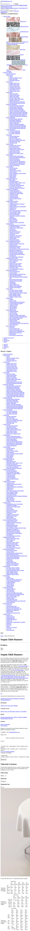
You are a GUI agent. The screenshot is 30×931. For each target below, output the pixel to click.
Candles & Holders (13, 304)
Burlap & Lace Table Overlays (16, 153)
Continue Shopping (9, 751)
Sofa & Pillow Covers (14, 89)
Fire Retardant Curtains (14, 247)
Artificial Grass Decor (14, 242)
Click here (16, 11)
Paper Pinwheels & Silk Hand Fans (17, 274)
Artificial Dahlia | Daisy (14, 213)
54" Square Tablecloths (14, 131)
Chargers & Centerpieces (12, 189)
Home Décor (9, 298)
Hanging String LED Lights (15, 259)
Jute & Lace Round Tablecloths (16, 124)
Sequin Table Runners (14, 158)
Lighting (11, 299)
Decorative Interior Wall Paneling (17, 254)
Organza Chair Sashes (14, 95)
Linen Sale (11, 327)
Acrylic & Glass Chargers (15, 186)
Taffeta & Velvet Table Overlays (16, 149)
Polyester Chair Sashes (14, 97)
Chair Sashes (9, 92)
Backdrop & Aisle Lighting (15, 263)
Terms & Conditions (22, 717)
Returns (11, 8)
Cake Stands (12, 234)
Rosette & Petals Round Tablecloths (17, 127)
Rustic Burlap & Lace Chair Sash (17, 101)
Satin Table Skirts (13, 137)
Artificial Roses (12, 205)
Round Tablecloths (10, 117)
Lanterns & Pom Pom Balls (15, 280)
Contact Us (16, 8)
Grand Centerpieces (13, 197)
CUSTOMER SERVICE (13, 13)
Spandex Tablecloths (14, 123)
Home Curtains (12, 300)
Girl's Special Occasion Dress (16, 335)
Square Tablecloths (10, 129)
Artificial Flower (13, 306)
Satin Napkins (12, 169)
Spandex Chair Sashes (14, 100)
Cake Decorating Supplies (15, 198)
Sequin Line (9, 620)
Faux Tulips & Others (14, 214)
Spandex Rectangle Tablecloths (16, 109)
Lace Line (8, 628)
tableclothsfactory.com (14, 732)
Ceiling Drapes (12, 283)
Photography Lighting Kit (15, 250)
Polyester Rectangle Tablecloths (16, 105)
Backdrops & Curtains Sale (15, 332)
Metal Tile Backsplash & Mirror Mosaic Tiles (16, 555)
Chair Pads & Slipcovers (15, 88)
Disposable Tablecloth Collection (17, 188)
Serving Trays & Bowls (14, 184)
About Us (3, 8)
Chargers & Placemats (14, 190)
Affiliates (15, 705)
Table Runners (9, 154)
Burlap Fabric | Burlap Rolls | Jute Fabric (15, 622)
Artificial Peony (13, 207)
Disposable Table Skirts (14, 141)
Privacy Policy (14, 717)
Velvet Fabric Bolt (13, 324)
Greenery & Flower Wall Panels (16, 222)
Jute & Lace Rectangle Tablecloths (17, 111)
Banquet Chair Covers (14, 83)
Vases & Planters (13, 307)
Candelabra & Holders (14, 226)
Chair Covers (9, 81)
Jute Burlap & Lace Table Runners (17, 162)
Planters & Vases (13, 221)
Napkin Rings (12, 177)
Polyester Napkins (13, 168)
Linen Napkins (9, 166)
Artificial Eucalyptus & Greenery (17, 204)
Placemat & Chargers (14, 239)
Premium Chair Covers (14, 91)
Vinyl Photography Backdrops (16, 257)
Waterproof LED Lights (14, 265)
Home (2, 636)
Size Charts (10, 705)
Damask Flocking (10, 616)
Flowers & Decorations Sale (15, 330)
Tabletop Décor (12, 308)
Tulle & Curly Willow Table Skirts (17, 140)
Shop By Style (6, 16)
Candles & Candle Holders (15, 235)
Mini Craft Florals (13, 219)
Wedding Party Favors (14, 237)
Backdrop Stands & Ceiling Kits (16, 243)
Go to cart (3, 751)
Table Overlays (9, 144)
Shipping (7, 8)
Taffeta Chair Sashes (14, 96)
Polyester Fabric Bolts (14, 319)
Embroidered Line (10, 618)
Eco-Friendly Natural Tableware (16, 185)
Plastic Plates (12, 180)
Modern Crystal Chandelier (15, 286)
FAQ (26, 8)
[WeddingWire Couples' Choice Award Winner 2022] (5, 700)
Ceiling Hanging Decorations (16, 303)
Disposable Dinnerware (11, 178)
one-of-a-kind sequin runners (8, 675)
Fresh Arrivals (9, 75)
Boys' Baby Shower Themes (15, 291)
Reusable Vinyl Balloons (15, 287)
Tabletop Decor (10, 223)
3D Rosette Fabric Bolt (14, 322)
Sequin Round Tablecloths (15, 121)
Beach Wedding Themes (15, 295)
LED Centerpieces (13, 261)
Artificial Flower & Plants (12, 201)
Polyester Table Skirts (14, 136)
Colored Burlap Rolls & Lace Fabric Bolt (18, 323)
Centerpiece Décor (13, 196)
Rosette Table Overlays (14, 152)
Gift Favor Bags (13, 230)
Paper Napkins (12, 176)
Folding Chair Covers (14, 84)
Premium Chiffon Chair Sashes (16, 99)
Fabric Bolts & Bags (11, 310)
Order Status (22, 8)
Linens (10, 76)
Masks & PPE (12, 334)
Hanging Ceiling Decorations (16, 251)
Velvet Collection (10, 630)
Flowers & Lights (13, 79)
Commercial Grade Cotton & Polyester (18, 116)
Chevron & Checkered (11, 627)
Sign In (2, 711)
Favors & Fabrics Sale (14, 328)
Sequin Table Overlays (14, 150)
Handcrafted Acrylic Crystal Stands (17, 225)
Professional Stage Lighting (15, 266)
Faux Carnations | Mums (15, 211)
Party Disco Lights (13, 267)
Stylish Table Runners (14, 165)
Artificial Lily (12, 209)
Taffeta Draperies (13, 320)
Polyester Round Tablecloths (15, 119)
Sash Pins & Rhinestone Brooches (17, 103)
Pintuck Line (9, 615)
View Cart (6, 711)
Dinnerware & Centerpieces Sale (16, 331)
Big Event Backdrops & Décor (13, 241)
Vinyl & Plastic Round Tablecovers (17, 128)
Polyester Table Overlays (15, 145)
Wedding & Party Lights (12, 258)
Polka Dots (9, 624)
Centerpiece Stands (13, 194)
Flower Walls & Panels (14, 271)
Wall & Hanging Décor (11, 270)
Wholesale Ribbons (13, 311)
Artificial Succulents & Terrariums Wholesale (16, 496)
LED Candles (12, 262)
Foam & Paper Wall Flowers (15, 279)
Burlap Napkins (13, 174)
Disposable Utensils (13, 181)
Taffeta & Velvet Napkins (15, 170)
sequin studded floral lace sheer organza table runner (16, 678)
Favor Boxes (12, 229)
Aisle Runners (12, 255)
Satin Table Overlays (14, 146)
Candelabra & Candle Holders (16, 193)
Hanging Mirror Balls (14, 284)
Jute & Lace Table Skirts (15, 138)
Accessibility (24, 711)
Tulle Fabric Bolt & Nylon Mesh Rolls (18, 316)
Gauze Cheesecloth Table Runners (17, 161)
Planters (11, 200)
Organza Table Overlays (15, 148)
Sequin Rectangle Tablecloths (16, 108)
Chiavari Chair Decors (14, 85)
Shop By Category (7, 72)
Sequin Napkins (13, 172)
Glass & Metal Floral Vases (15, 192)
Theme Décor (9, 288)
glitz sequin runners (23, 666)
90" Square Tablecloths (14, 133)
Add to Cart (3, 759)
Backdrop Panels (13, 245)
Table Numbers (12, 238)
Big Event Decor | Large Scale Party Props (19, 249)
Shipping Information (5, 717)
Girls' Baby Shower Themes (15, 290)
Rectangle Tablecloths (11, 104)
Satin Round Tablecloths (15, 120)
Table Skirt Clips (13, 142)
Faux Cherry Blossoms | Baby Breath (18, 210)
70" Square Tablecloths (14, 132)
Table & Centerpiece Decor (15, 77)
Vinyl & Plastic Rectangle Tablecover (18, 115)
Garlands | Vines (13, 202)
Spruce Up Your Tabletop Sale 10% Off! (14, 5)
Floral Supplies (12, 218)
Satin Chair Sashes (13, 93)
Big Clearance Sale (10, 326)
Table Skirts (9, 135)
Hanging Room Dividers (15, 246)
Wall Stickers (12, 282)
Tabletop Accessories (14, 233)
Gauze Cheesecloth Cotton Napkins (17, 173)
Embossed (8, 623)
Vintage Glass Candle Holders (16, 227)
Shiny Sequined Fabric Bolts (15, 318)
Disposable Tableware (14, 80)
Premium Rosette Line (11, 619)
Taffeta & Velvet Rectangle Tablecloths (18, 112)
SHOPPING (3, 13)
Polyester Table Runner (14, 160)
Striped (8, 626)
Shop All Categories (11, 73)
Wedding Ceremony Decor (15, 296)
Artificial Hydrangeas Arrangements (17, 206)
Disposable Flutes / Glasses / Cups (17, 182)
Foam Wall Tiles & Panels (15, 275)
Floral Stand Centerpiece (15, 231)
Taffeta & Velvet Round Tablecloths (17, 125)
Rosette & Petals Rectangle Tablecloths (18, 113)
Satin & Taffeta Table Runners (16, 156)
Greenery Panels (13, 273)
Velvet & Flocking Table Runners (17, 164)
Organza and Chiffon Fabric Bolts (17, 315)
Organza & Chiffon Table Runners (17, 157)
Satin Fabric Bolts (13, 314)
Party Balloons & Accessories (16, 253)
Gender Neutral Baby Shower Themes (18, 292)
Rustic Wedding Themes (15, 294)
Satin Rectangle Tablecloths (15, 107)
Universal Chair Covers (14, 87)
